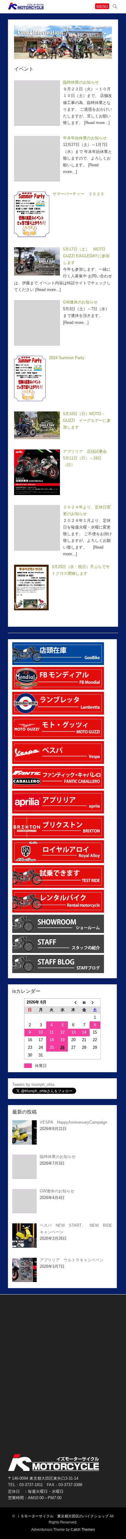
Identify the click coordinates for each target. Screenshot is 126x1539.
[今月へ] (84, 1002)
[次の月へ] (95, 1002)
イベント (24, 68)
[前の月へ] (73, 1002)
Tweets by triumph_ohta (33, 1084)
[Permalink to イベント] (63, 42)
